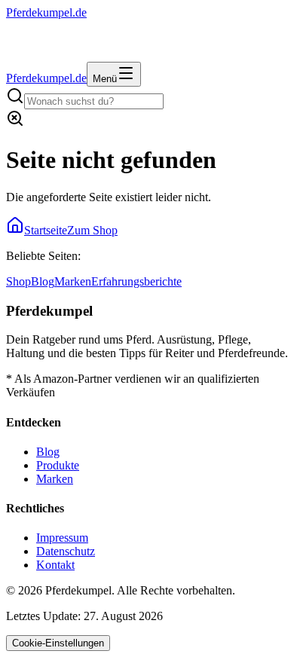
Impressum (62, 537)
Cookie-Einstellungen (58, 643)
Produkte (57, 465)
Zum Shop (92, 230)
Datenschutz (65, 551)
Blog (42, 281)
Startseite (45, 230)
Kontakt (55, 564)
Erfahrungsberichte (136, 281)
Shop (18, 281)
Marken (72, 281)
